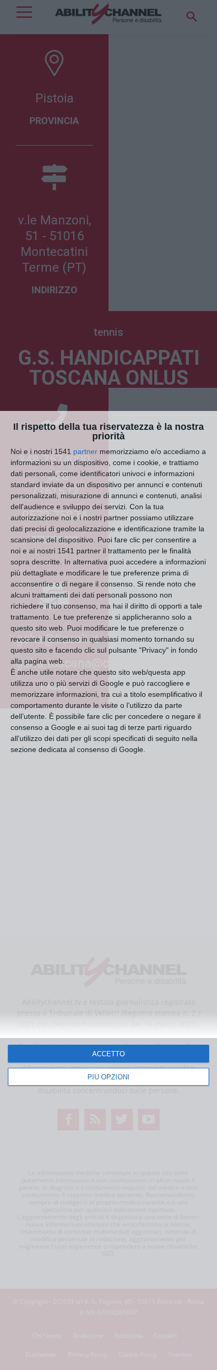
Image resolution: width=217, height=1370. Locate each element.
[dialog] (108, 890)
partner (85, 451)
